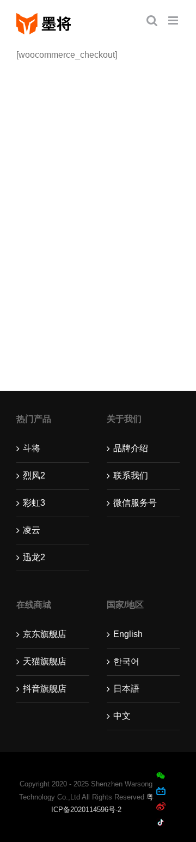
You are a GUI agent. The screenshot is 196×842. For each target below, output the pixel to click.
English (128, 634)
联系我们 (130, 475)
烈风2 (34, 475)
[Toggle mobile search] (151, 20)
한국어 (126, 661)
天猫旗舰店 (44, 661)
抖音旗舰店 (44, 688)
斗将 (31, 448)
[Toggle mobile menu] (174, 20)
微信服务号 (135, 502)
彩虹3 (34, 502)
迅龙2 (34, 557)
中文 (122, 715)
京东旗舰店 (44, 634)
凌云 (31, 530)
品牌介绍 (130, 448)
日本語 (126, 688)
